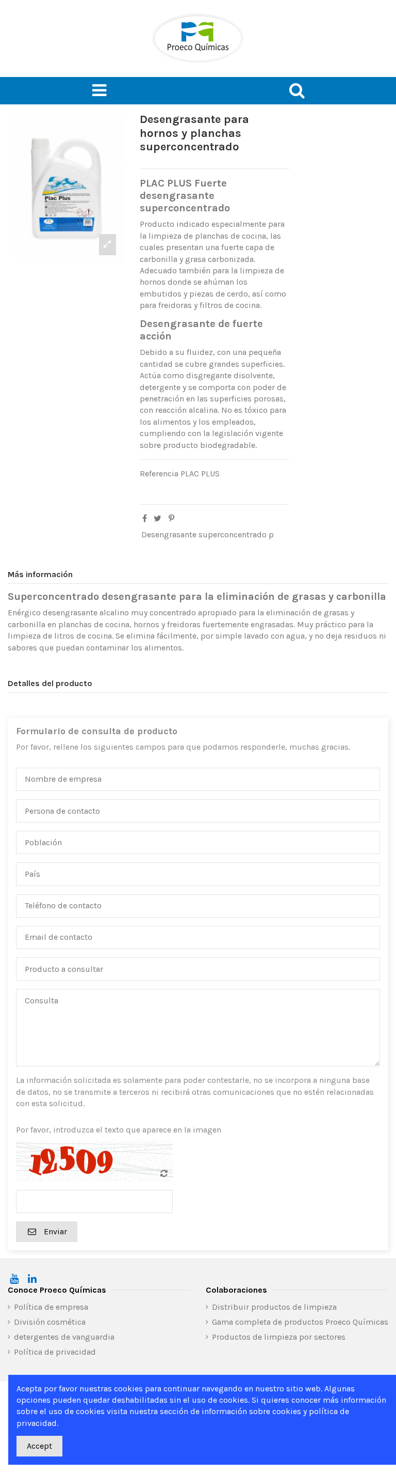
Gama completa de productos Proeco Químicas (300, 1322)
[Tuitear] (157, 518)
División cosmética (50, 1322)
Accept (39, 1446)
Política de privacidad (55, 1352)
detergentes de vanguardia (64, 1337)
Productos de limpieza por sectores (278, 1337)
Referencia (159, 473)
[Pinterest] (171, 518)
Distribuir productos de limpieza (274, 1307)
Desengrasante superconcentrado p (207, 534)
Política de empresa (51, 1307)
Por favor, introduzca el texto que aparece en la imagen (118, 1130)
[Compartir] (144, 518)
